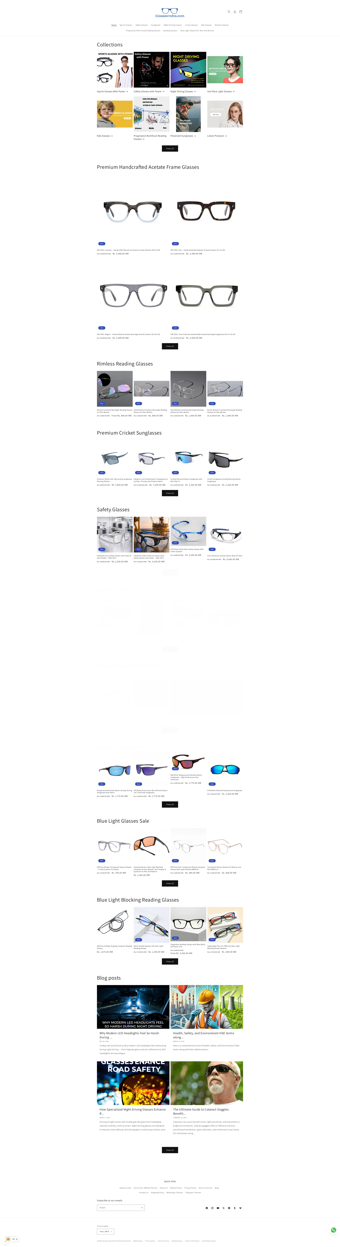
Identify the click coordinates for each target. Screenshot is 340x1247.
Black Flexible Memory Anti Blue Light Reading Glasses (148, 947)
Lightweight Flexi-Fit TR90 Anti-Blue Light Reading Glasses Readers (223, 947)
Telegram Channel (193, 1192)
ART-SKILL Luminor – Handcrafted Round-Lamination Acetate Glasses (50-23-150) (128, 250)
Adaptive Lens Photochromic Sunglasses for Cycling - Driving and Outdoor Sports (151, 480)
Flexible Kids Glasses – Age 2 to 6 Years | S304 (188, 719)
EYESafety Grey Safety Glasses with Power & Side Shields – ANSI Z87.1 (114, 557)
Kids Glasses (103, 135)
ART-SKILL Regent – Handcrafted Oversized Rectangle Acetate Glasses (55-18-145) (128, 334)
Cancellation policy (209, 1241)
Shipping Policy (157, 1192)
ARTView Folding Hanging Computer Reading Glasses (114, 947)
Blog (217, 1188)
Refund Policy (176, 1188)
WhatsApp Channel (175, 1192)
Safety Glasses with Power (148, 91)
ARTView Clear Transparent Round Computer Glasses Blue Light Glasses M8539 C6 (188, 868)
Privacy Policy (190, 1188)
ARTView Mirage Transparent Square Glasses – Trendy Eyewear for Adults (114, 868)
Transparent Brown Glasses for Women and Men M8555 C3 (224, 868)
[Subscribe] (142, 1208)
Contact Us (143, 1192)
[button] (229, 12)
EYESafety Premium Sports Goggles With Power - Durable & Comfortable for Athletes (187, 634)
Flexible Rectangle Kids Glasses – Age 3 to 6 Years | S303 (150, 713)
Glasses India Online (109, 1241)
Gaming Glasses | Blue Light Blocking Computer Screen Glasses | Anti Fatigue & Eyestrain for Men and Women (150, 869)
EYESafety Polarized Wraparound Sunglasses (224, 790)
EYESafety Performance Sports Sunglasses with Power (113, 633)
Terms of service (205, 1188)
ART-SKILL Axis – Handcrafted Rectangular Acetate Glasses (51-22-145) (198, 250)
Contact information (192, 1241)
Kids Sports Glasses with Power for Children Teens (224, 639)
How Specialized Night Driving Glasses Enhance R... (133, 1111)
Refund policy (138, 1241)
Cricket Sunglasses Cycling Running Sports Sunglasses (224, 480)
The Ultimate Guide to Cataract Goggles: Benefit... (201, 1111)
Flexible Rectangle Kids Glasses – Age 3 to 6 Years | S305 (114, 720)
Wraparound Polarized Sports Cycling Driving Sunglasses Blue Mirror (114, 791)
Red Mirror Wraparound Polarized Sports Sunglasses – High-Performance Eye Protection (186, 777)
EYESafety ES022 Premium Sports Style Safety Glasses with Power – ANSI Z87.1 (149, 557)
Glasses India (125, 1188)
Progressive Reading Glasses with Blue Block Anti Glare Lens (188, 945)
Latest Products (215, 135)
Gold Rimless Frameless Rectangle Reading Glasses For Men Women (150, 411)
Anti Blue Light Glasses (219, 91)
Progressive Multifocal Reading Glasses (150, 137)
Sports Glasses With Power (111, 91)
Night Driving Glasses (182, 91)
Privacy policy (150, 1241)
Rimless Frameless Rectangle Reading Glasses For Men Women (114, 411)
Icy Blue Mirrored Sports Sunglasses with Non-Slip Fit (186, 480)
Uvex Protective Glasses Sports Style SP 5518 (224, 556)
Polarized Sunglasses (182, 135)
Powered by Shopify (124, 1241)
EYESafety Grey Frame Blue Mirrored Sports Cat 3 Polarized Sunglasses (150, 791)
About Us (164, 1188)
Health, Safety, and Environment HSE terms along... (203, 1035)
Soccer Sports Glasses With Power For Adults (151, 638)
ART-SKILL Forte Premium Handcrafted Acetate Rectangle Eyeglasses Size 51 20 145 (203, 334)
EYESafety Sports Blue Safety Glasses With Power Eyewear (187, 550)
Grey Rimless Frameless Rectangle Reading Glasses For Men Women (187, 411)
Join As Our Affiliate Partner (145, 1188)
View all (170, 148)
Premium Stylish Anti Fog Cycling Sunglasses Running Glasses (114, 480)
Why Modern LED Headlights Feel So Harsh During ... (129, 1035)
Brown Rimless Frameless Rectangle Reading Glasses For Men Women (224, 411)
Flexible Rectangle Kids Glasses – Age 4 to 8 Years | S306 (224, 720)
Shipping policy (177, 1241)
